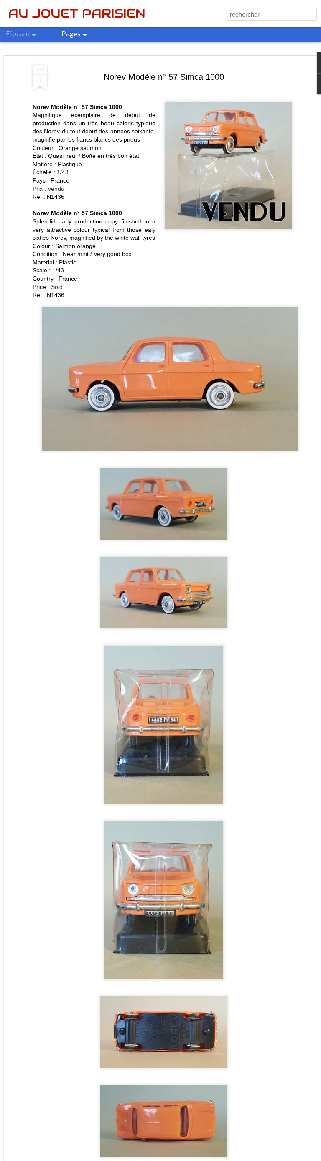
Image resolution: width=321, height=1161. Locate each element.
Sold (57, 287)
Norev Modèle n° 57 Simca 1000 (164, 76)
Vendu (56, 188)
